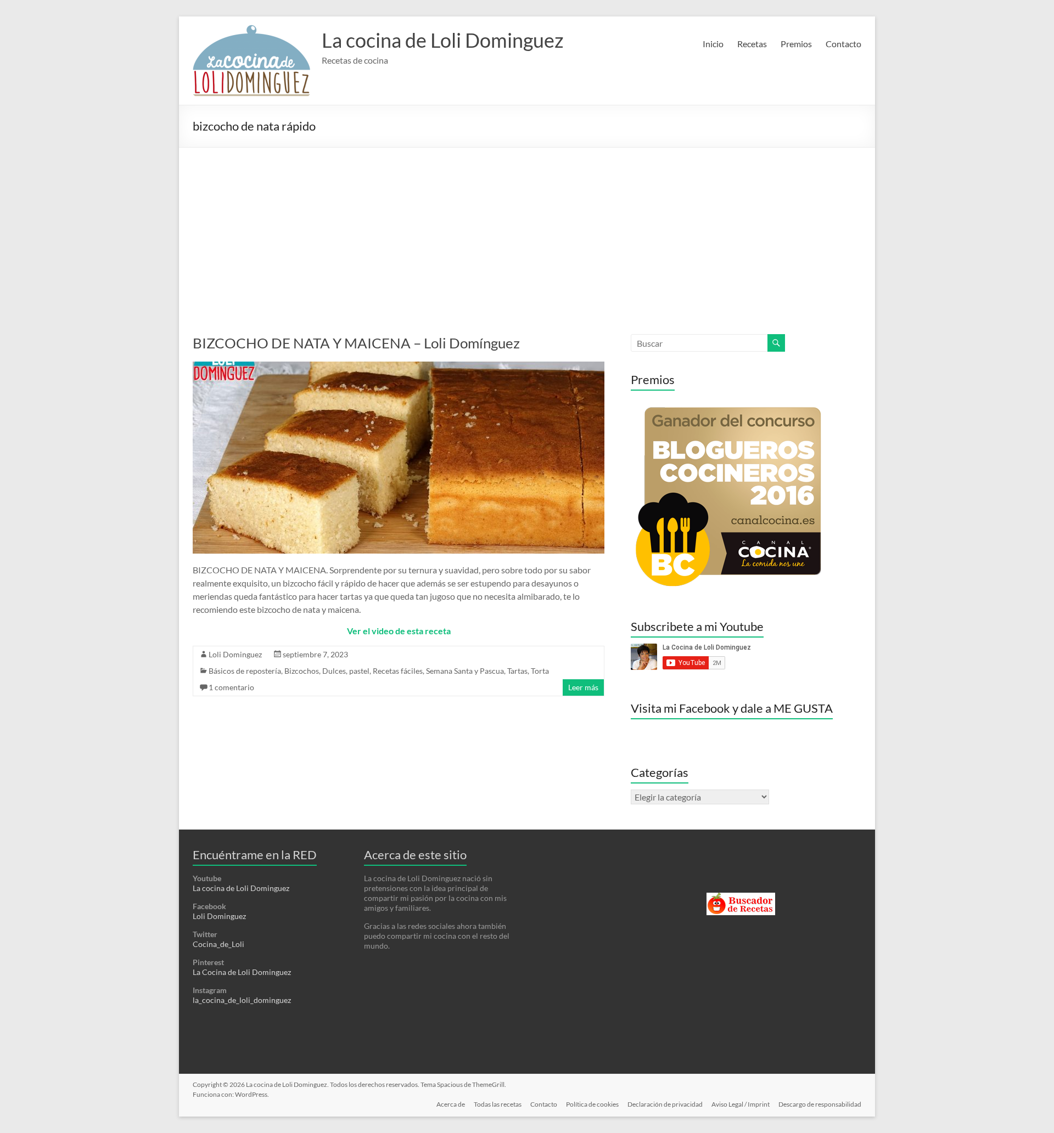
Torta (540, 670)
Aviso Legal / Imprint (740, 1104)
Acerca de (450, 1104)
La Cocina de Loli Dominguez (242, 972)
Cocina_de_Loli (218, 944)
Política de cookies (592, 1104)
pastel (359, 670)
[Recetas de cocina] (741, 897)
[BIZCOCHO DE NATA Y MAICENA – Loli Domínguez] (398, 367)
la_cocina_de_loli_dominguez (242, 1000)
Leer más (583, 687)
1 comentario (231, 687)
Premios (796, 43)
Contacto (843, 43)
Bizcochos (301, 670)
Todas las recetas (498, 1104)
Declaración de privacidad (665, 1104)
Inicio (713, 43)
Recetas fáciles (398, 670)
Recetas (752, 43)
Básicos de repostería (245, 670)
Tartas (517, 670)
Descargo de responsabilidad (819, 1104)
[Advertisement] (527, 230)
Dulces (334, 670)
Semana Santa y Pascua (465, 670)
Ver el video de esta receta (399, 630)
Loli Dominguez (235, 654)
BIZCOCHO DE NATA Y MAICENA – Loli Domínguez (356, 343)
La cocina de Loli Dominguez (443, 40)
